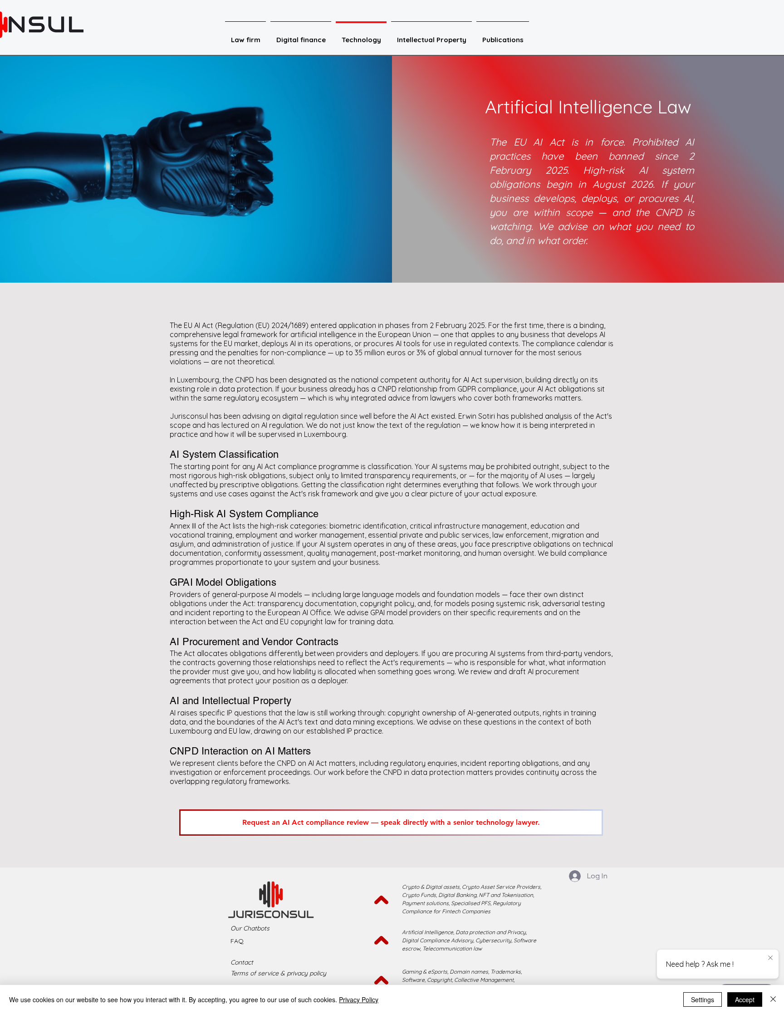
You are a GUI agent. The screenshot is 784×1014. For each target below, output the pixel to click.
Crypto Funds (419, 895)
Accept (745, 999)
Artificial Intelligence (427, 932)
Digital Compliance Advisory (437, 940)
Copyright (439, 979)
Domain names (469, 971)
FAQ (237, 941)
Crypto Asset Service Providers (500, 886)
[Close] (773, 999)
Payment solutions (425, 903)
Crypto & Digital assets (431, 886)
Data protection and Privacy (491, 932)
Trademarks (505, 971)
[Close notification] (770, 958)
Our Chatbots (250, 928)
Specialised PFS (470, 903)
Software (413, 979)
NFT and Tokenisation (506, 895)
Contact (241, 962)
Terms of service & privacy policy (278, 973)
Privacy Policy (358, 999)
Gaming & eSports (424, 971)
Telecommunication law (452, 948)
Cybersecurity (493, 940)
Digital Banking (457, 895)
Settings (702, 999)
